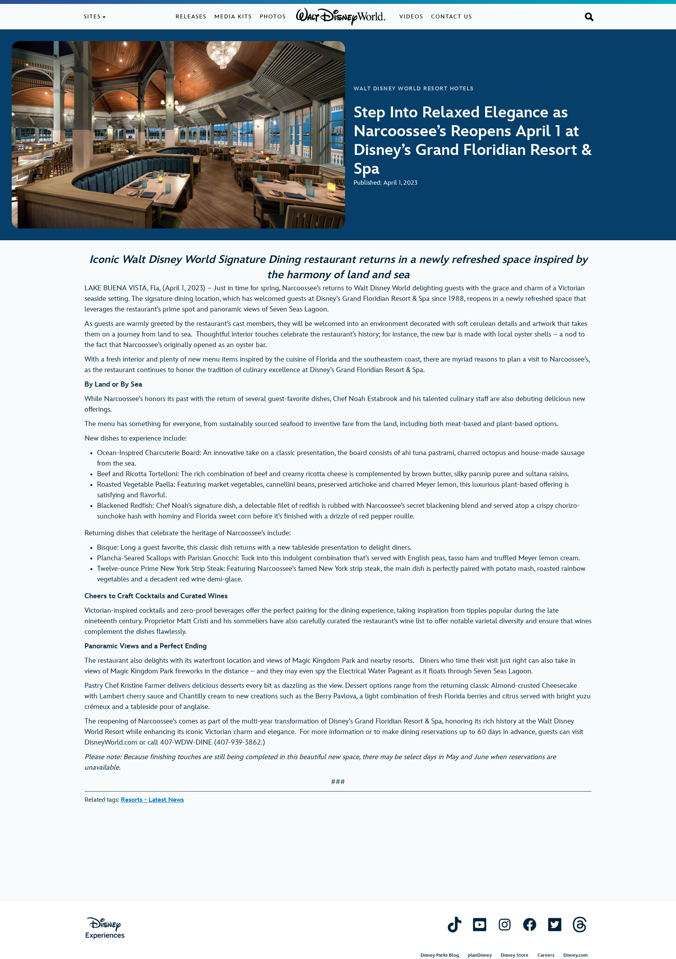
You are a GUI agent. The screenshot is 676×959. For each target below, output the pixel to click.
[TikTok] (454, 924)
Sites (92, 16)
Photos (273, 16)
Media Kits (233, 16)
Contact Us (451, 16)
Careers (546, 955)
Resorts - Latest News (152, 800)
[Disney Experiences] (105, 928)
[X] (555, 924)
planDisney (480, 955)
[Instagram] (504, 924)
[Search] (589, 16)
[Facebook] (530, 924)
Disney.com (575, 955)
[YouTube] (479, 924)
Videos (411, 16)
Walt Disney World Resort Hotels (414, 89)
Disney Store (515, 955)
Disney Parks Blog (440, 955)
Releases (191, 16)
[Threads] (580, 924)
